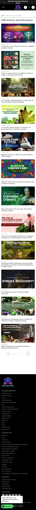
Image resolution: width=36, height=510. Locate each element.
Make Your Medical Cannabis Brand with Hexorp (15, 444)
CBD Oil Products (6, 395)
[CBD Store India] (18, 7)
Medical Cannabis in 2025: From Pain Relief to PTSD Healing (17, 155)
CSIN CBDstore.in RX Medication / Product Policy (15, 473)
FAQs (3, 437)
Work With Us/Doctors (8, 453)
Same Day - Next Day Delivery (10, 409)
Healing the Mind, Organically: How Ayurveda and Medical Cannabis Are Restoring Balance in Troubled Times (17, 264)
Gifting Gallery (5, 418)
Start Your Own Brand (8, 458)
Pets (3, 404)
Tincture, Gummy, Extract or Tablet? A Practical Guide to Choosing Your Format (17, 74)
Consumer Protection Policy (9, 479)
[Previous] (4, 2)
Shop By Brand (6, 413)
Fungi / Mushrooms (7, 400)
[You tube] (19, 495)
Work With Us (6, 429)
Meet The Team (6, 442)
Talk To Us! (5, 440)
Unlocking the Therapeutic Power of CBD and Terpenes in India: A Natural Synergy (16, 320)
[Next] (32, 2)
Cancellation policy (7, 488)
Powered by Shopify (25, 502)
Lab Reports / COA (7, 460)
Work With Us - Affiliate (8, 451)
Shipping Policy (6, 486)
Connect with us (6, 427)
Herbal (3, 398)
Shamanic (4, 420)
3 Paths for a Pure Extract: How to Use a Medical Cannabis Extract (17, 47)
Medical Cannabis (6, 393)
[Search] (25, 7)
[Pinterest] (12, 495)
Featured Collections (9, 391)
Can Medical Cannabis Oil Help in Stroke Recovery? (15, 293)
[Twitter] (6, 495)
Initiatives (4, 464)
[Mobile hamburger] (3, 7)
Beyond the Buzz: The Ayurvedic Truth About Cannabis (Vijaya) (16, 210)
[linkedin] (16, 495)
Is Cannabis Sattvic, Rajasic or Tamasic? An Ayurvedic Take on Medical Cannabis (15, 128)
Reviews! (4, 435)
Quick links (5, 477)
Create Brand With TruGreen (9, 449)
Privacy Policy (5, 482)
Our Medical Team (7, 469)
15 (24, 354)
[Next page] (28, 354)
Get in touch (6, 492)
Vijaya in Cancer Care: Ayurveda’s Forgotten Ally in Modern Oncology (17, 182)
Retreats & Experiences (8, 407)
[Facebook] (3, 495)
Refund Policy (5, 484)
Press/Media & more (7, 462)
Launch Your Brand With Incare (10, 446)
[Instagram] (9, 495)
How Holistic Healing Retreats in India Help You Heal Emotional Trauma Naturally (17, 101)
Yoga (3, 422)
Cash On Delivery (6, 411)
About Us (4, 467)
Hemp (3, 425)
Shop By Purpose (6, 416)
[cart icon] (33, 7)
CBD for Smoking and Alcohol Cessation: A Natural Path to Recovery (15, 347)
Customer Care (7, 433)
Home (3, 15)
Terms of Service (6, 471)
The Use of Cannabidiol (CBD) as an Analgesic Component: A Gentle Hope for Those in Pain (17, 237)
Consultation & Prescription (9, 402)
